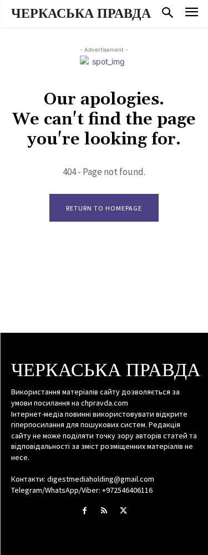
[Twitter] (123, 511)
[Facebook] (85, 511)
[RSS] (104, 511)
